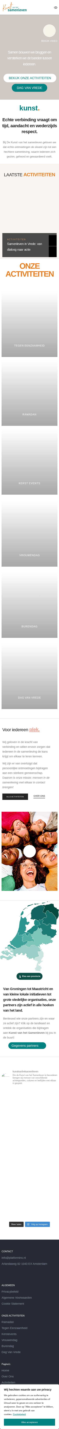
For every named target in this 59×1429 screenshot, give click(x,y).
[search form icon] (50, 7)
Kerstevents (9, 1334)
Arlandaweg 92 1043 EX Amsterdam (24, 1263)
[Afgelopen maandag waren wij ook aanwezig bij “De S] (29, 1203)
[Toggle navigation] (55, 7)
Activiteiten (16, 239)
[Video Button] (29, 851)
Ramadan (8, 1322)
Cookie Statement (13, 1303)
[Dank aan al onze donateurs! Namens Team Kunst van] (29, 1104)
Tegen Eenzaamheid (14, 1328)
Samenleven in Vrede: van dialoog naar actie (24, 246)
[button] (29, 78)
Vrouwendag (9, 1340)
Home (5, 1370)
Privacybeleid (10, 1291)
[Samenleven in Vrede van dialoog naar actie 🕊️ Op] (29, 1170)
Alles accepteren (29, 1422)
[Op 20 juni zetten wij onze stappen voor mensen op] (29, 1137)
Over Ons (8, 1376)
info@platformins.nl (14, 1257)
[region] (29, 1406)
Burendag (8, 1346)
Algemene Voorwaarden (17, 1297)
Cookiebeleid (19, 1414)
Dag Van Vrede (11, 1352)
